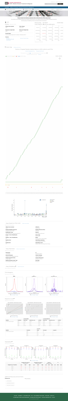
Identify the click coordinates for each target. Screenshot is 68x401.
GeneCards (8, 40)
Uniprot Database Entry (30, 51)
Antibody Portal (28, 9)
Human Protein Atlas (24, 38)
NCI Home (15, 395)
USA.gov (53, 397)
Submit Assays (59, 9)
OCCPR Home (47, 395)
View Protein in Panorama (10, 385)
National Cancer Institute (46, 397)
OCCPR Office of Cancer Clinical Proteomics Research (19, 7)
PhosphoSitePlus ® (10, 39)
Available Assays (60, 22)
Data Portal (36, 9)
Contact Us (52, 395)
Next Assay (45, 22)
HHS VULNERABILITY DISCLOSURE (39, 395)
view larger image (14, 294)
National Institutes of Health (35, 397)
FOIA (32, 395)
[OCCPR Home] (5, 9)
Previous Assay (38, 22)
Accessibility (20, 395)
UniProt (7, 38)
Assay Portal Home (10, 9)
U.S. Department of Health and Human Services (21, 397)
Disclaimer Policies (26, 395)
